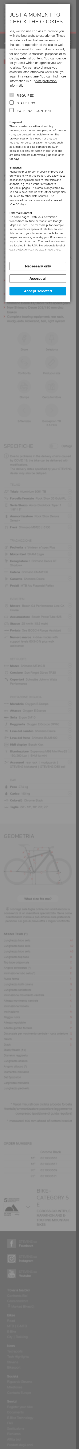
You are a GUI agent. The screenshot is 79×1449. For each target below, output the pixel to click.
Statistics (26, 103)
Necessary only (38, 266)
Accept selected (38, 291)
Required (26, 95)
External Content (34, 110)
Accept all (37, 278)
